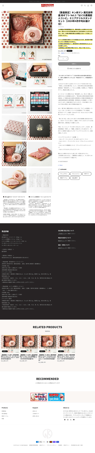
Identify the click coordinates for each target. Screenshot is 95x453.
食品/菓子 (75, 178)
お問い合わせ (36, 416)
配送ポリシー (62, 241)
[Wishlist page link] (82, 5)
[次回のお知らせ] (92, 1)
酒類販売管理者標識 (33, 445)
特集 (3, 418)
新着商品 (4, 411)
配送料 (62, 53)
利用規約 (60, 445)
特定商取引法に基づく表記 (77, 445)
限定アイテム (63, 178)
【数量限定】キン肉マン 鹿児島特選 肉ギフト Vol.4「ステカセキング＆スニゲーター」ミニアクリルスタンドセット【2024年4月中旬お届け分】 (47, 357)
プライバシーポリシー (52, 445)
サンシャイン (75, 174)
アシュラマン (63, 174)
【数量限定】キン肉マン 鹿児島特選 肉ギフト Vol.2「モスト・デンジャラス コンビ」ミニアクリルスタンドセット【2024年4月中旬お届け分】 (66, 357)
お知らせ (35, 411)
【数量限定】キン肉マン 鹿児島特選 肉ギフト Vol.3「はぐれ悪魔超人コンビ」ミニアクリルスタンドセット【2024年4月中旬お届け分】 (28, 357)
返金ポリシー (62, 248)
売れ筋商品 (4, 413)
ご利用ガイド (62, 233)
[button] (3, 5)
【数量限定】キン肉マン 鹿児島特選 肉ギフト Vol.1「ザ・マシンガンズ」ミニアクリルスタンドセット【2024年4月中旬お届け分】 (10, 357)
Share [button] (61, 165)
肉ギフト (86, 174)
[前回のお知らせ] (2, 1)
